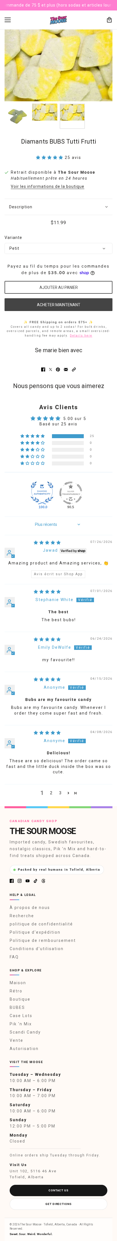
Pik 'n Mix (21, 1024)
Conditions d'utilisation (37, 948)
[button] (50, 157)
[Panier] (109, 20)
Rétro (16, 991)
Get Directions (58, 1204)
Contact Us (58, 1190)
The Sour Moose (76, 172)
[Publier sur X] (50, 369)
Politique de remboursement (43, 940)
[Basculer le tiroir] (8, 20)
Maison (18, 982)
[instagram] (19, 881)
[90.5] (70, 493)
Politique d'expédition (35, 932)
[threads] (43, 881)
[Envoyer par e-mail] (66, 369)
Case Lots (21, 1015)
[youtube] (27, 881)
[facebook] (12, 881)
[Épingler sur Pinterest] (58, 369)
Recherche (22, 916)
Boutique (20, 999)
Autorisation (24, 1048)
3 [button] (60, 793)
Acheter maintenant (58, 305)
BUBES (17, 1007)
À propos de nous (30, 907)
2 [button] (51, 793)
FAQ (14, 957)
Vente (16, 1040)
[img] (47, 542)
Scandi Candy (25, 1032)
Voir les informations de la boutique (47, 186)
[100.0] (42, 493)
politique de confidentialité (41, 924)
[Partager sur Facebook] (43, 369)
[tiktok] (35, 881)
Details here (81, 335)
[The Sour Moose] (58, 20)
